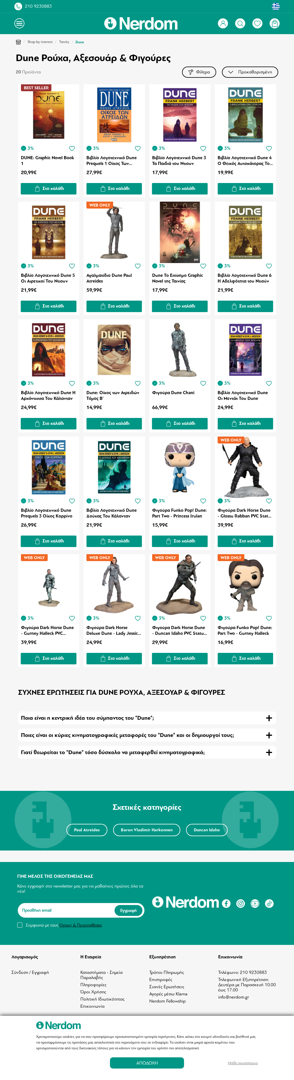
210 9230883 (38, 6)
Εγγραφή (128, 910)
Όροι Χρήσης (93, 992)
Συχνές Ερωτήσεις (166, 986)
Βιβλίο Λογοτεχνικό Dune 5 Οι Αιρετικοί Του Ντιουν (48, 278)
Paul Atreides (87, 830)
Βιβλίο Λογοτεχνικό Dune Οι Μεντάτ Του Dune (243, 395)
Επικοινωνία (92, 1006)
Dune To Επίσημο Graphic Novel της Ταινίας (177, 278)
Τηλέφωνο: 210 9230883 (242, 972)
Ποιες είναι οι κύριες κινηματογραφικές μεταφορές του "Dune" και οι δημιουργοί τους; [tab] (127, 735)
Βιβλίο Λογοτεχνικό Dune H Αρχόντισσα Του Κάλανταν (48, 395)
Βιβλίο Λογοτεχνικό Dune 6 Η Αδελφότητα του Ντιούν (245, 278)
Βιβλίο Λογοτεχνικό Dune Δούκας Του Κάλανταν (111, 513)
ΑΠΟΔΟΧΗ (147, 1063)
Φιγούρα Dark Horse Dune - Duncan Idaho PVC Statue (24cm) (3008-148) (179, 630)
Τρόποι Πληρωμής (166, 972)
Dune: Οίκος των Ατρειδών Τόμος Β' (112, 395)
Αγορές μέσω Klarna (168, 994)
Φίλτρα (203, 72)
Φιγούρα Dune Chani (173, 393)
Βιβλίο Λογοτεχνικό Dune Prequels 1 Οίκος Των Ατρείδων (111, 160)
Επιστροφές (160, 979)
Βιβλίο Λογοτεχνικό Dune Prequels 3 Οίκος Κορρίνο (46, 513)
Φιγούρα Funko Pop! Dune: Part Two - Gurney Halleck (245, 630)
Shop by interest (40, 42)
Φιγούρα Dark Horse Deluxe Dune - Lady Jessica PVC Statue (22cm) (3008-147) (113, 630)
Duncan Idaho (207, 830)
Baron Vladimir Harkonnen (147, 830)
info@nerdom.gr (233, 997)
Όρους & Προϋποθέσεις (80, 925)
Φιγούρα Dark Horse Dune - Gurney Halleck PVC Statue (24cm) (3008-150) (47, 630)
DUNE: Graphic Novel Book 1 (47, 160)
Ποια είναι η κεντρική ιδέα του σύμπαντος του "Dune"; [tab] (87, 717)
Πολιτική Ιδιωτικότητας (102, 999)
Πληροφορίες (93, 984)
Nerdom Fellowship (167, 1001)
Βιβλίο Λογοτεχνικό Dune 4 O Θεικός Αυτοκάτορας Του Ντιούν (245, 160)
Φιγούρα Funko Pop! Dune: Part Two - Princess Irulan (179, 513)
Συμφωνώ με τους (64, 925)
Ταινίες (64, 42)
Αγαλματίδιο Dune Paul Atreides (109, 278)
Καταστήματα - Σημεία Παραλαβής (101, 975)
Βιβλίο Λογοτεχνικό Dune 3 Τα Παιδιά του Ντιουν (179, 160)
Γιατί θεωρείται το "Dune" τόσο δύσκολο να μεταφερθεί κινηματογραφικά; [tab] (113, 752)
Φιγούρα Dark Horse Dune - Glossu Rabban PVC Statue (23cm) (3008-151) (245, 513)
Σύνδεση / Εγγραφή (30, 972)
